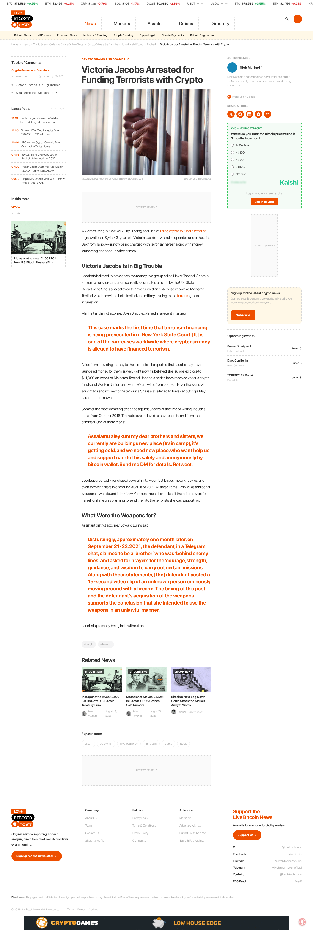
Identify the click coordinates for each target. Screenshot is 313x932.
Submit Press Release (192, 833)
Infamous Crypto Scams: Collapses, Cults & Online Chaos (53, 44)
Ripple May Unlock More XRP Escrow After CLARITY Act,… (43, 181)
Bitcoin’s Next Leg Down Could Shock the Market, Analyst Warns (188, 701)
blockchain (106, 743)
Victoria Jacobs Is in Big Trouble (38, 85)
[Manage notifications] (302, 922)
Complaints (139, 840)
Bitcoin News (22, 35)
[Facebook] (240, 114)
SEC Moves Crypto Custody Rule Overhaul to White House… (40, 144)
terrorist (16, 213)
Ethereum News (67, 35)
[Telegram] (258, 114)
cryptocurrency (129, 743)
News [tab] (90, 23)
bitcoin (88, 743)
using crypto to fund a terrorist (183, 231)
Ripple (183, 743)
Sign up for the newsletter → (36, 856)
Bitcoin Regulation (202, 35)
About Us (91, 818)
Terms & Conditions (144, 825)
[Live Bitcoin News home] (22, 19)
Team (88, 825)
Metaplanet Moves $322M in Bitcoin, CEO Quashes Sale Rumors (145, 701)
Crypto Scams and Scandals (30, 70)
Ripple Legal (147, 35)
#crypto (88, 644)
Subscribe (243, 315)
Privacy (81, 909)
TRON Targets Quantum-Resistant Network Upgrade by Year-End (40, 120)
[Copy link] (267, 114)
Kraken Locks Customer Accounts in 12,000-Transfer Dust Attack (42, 169)
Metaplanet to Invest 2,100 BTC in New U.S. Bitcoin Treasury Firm (100, 701)
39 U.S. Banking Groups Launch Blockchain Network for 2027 (40, 156)
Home (14, 44)
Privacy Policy (140, 818)
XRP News (44, 35)
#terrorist (105, 644)
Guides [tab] (186, 23)
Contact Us (92, 833)
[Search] (287, 19)
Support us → (247, 835)
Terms (70, 909)
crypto (15, 206)
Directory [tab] (220, 23)
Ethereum (151, 743)
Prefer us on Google (241, 96)
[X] (231, 114)
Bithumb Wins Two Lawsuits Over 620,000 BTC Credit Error (40, 132)
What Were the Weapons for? (36, 93)
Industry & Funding (95, 35)
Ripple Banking (123, 35)
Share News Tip (94, 840)
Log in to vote (264, 201)
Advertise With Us (190, 825)
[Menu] (298, 19)
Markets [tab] (122, 23)
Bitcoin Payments (173, 35)
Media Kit (185, 818)
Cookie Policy (140, 833)
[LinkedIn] (249, 114)
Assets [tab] (155, 23)
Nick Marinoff (251, 67)
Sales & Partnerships (191, 840)
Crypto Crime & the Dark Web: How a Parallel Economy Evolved (122, 44)
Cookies (93, 909)
